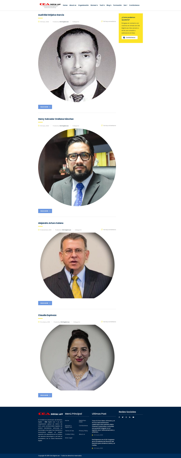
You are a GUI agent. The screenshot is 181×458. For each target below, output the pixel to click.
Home (65, 5)
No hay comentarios (110, 21)
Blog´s (109, 5)
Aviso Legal (68, 438)
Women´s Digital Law (68, 426)
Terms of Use (69, 430)
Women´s (94, 5)
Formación (117, 5)
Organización (83, 5)
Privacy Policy (83, 430)
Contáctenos (134, 5)
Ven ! (125, 5)
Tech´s (102, 5)
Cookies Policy (69, 434)
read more (44, 107)
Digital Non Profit (82, 421)
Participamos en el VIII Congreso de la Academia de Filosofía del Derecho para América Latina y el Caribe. (103, 442)
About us (72, 5)
